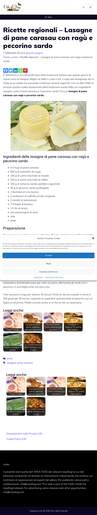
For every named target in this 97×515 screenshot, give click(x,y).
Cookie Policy (38, 277)
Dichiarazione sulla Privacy (54, 277)
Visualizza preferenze (48, 272)
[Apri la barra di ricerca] (83, 7)
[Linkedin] (15, 70)
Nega (48, 263)
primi (15, 57)
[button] (93, 238)
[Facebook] (5, 70)
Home (6, 57)
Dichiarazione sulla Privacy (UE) (24, 433)
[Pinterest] (25, 70)
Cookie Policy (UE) (16, 438)
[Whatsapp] (20, 70)
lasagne (11, 362)
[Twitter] (10, 70)
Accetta (48, 255)
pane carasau (25, 362)
